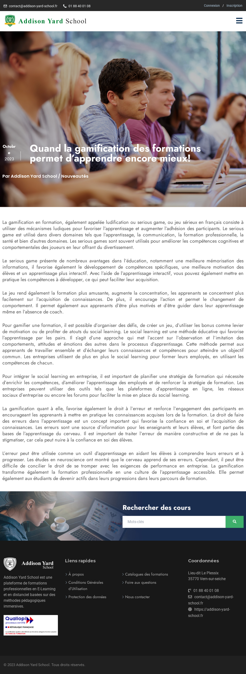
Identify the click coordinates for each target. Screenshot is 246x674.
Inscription (234, 5)
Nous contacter (137, 597)
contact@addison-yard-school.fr (33, 6)
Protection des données (87, 597)
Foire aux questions (140, 582)
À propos (76, 574)
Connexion (212, 5)
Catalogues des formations (146, 574)
